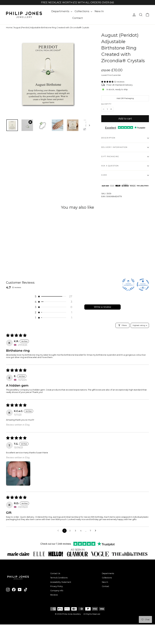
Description (108, 138)
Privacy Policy (56, 586)
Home (9, 27)
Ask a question (110, 166)
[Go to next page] (96, 531)
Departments (60, 11)
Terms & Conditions (59, 578)
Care (104, 175)
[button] (107, 81)
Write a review (102, 306)
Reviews (54, 595)
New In (99, 11)
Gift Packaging (110, 157)
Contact (77, 17)
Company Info (56, 590)
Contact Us (55, 573)
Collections (82, 11)
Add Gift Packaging (125, 98)
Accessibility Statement (60, 582)
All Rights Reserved (91, 614)
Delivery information (114, 147)
